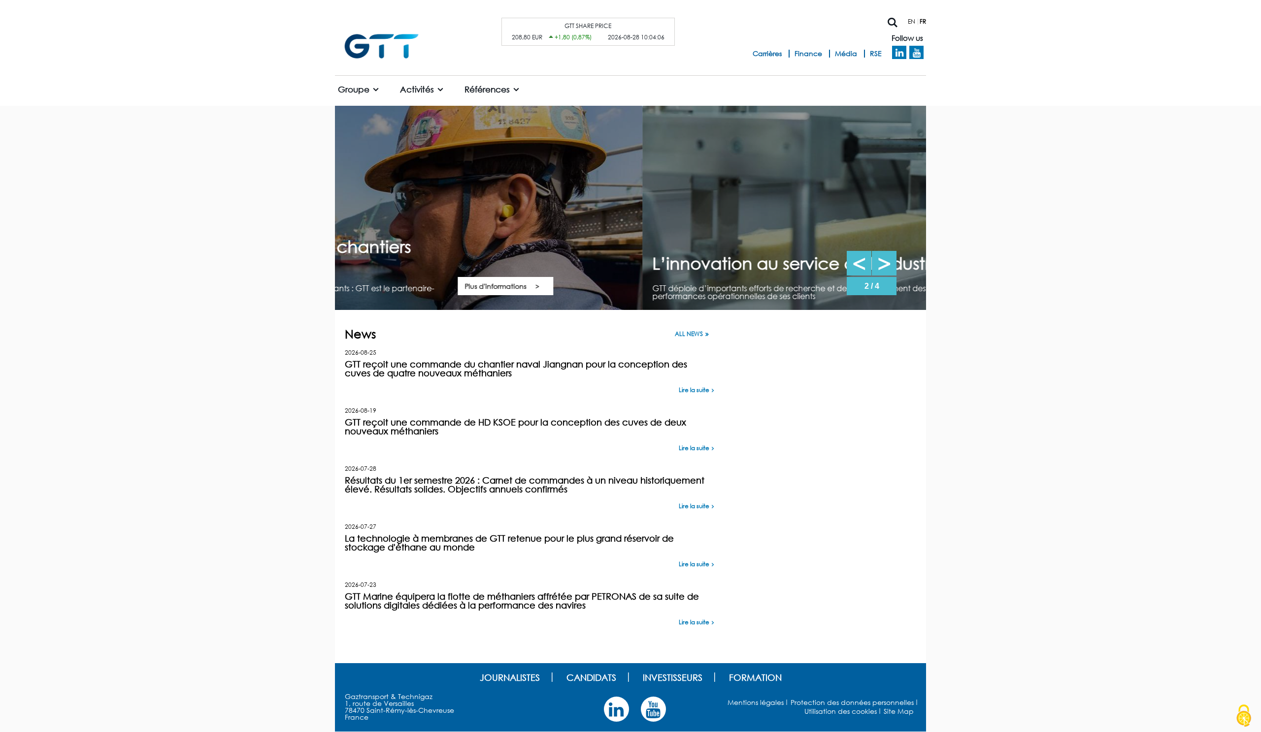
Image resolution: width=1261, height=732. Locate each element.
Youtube (916, 53)
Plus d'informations (779, 286)
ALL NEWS (689, 334)
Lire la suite (694, 390)
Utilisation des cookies (840, 711)
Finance (808, 53)
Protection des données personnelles (852, 702)
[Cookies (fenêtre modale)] (1244, 716)
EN (911, 21)
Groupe (353, 89)
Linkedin (899, 53)
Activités (417, 89)
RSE (876, 53)
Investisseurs (672, 677)
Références (487, 89)
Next (884, 263)
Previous (859, 263)
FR (923, 21)
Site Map (899, 711)
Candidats (591, 677)
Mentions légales (756, 702)
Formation (755, 677)
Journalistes (510, 677)
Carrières (767, 53)
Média (846, 53)
